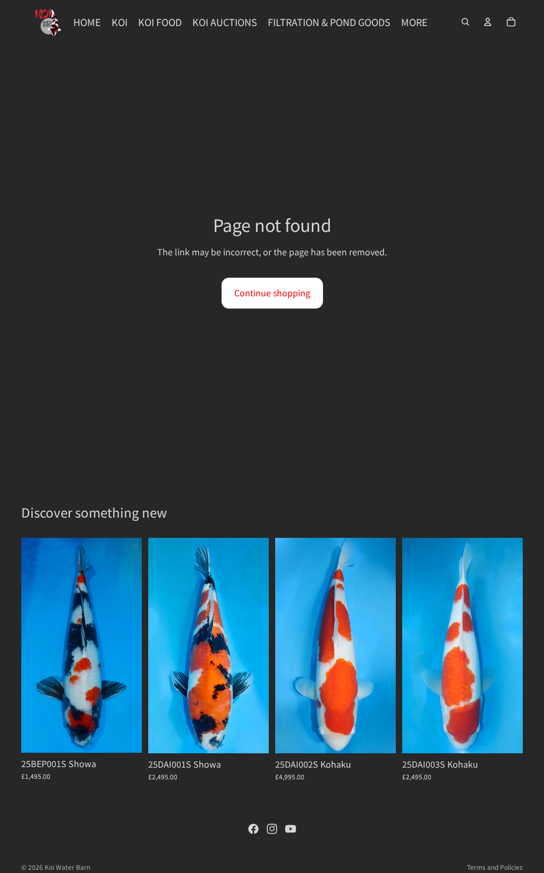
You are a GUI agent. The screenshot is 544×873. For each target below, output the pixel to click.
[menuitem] (414, 22)
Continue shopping (272, 292)
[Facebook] (253, 828)
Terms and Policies (495, 866)
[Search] (465, 22)
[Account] (487, 22)
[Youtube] (290, 828)
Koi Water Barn (67, 866)
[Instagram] (272, 828)
